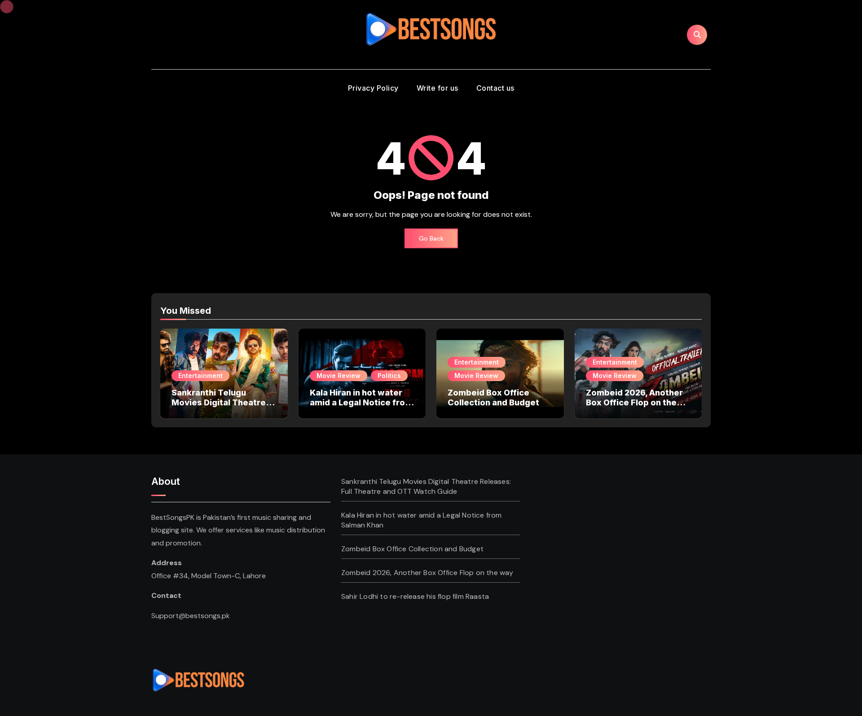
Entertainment (200, 375)
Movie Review (339, 375)
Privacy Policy (373, 87)
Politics (389, 375)
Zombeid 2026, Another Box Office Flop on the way (634, 402)
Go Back (431, 238)
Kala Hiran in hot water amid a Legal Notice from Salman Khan (361, 402)
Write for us (437, 87)
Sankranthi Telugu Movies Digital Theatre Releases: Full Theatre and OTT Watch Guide (219, 407)
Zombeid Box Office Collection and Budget (493, 397)
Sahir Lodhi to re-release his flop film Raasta (415, 596)
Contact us (495, 87)
